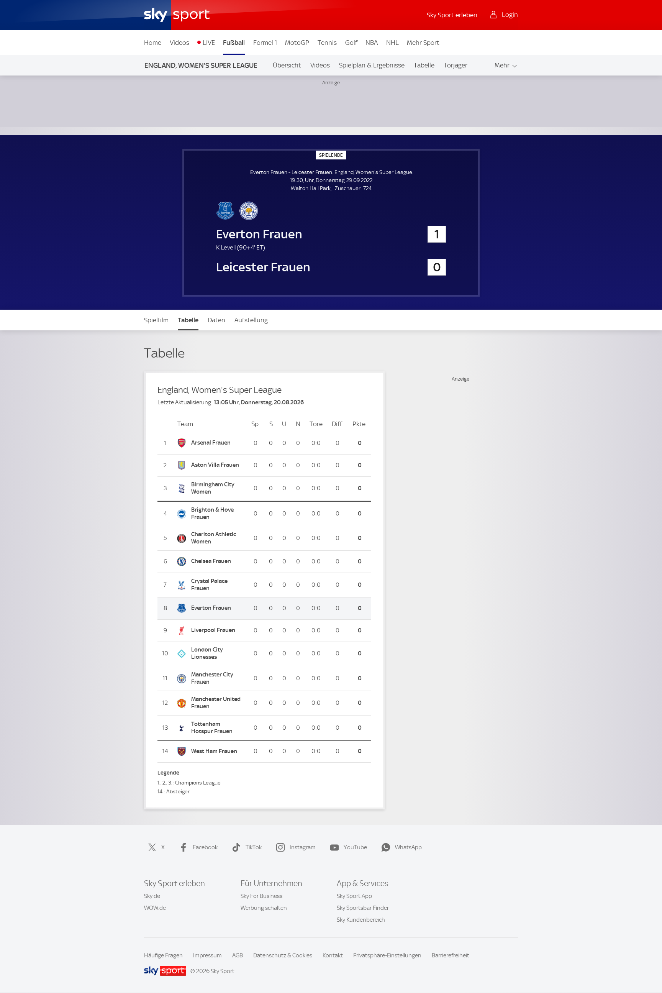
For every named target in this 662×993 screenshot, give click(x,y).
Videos (179, 42)
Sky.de (152, 896)
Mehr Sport (423, 42)
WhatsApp (408, 847)
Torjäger (455, 65)
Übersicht (287, 65)
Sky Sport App (354, 896)
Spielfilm (156, 320)
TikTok (254, 847)
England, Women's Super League (200, 65)
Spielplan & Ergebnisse (372, 65)
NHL (392, 42)
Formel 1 (265, 42)
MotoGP (297, 42)
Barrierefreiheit (450, 955)
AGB (237, 955)
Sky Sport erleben (452, 15)
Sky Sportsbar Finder (363, 907)
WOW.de (155, 907)
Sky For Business (261, 896)
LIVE (209, 42)
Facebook (205, 847)
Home (152, 42)
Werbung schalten (264, 907)
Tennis (327, 42)
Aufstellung (251, 320)
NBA (371, 42)
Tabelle (424, 65)
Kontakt (333, 955)
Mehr (502, 65)
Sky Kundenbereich (361, 919)
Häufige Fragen (163, 955)
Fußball (234, 42)
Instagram (303, 847)
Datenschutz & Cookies (282, 955)
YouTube (355, 847)
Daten (216, 320)
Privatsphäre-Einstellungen (387, 955)
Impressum (207, 955)
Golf (351, 42)
